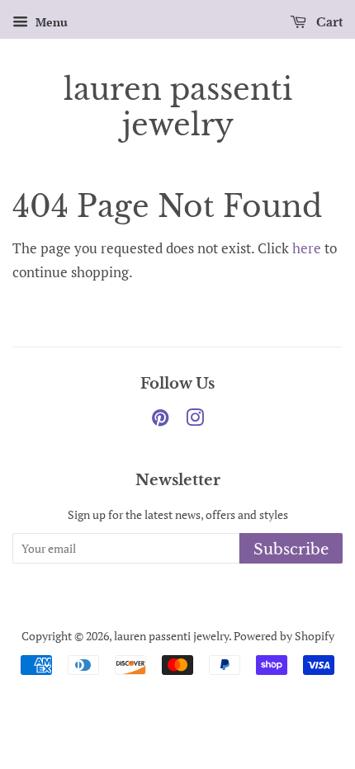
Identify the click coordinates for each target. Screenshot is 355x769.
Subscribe (291, 549)
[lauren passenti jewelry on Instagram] (195, 420)
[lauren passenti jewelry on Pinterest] (160, 420)
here (306, 247)
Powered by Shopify (284, 636)
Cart (328, 22)
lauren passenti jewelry (178, 107)
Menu (50, 22)
